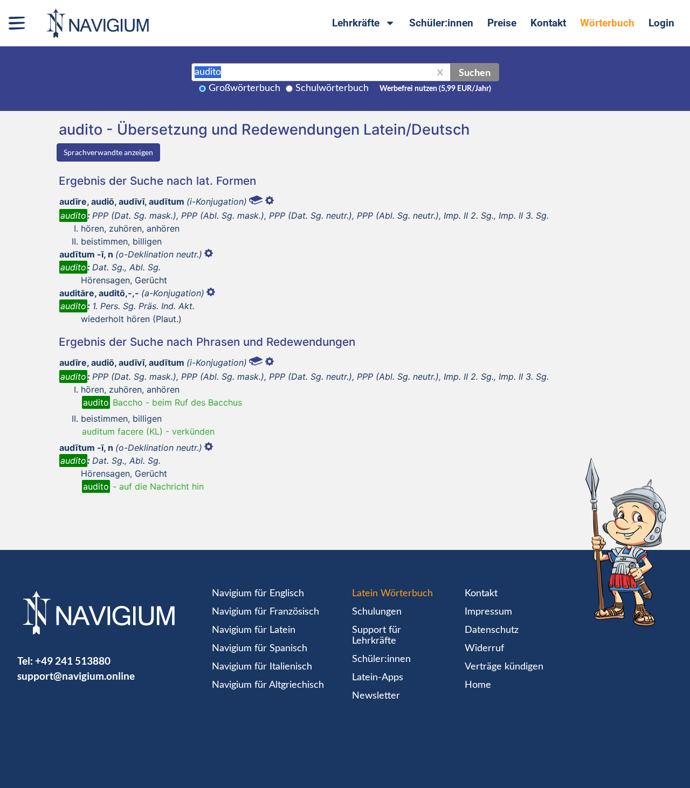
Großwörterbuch (244, 88)
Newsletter (376, 696)
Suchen (475, 72)
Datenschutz (492, 630)
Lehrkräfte (356, 23)
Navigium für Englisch (258, 593)
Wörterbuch (607, 23)
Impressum (488, 612)
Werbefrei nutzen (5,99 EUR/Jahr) (435, 89)
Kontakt (548, 23)
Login (661, 23)
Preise (501, 23)
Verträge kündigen (504, 667)
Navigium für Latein (253, 630)
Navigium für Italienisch (262, 667)
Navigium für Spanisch (259, 648)
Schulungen (377, 612)
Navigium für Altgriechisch (268, 685)
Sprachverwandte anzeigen (108, 152)
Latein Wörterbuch (392, 593)
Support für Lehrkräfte (376, 635)
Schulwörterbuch (332, 88)
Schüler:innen (441, 23)
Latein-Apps (377, 677)
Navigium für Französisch (265, 612)
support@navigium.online (76, 676)
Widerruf (484, 648)
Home (478, 685)
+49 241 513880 (73, 660)
